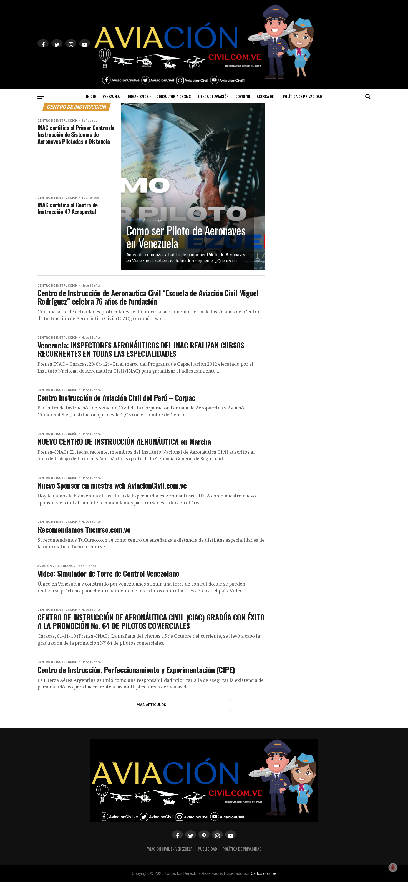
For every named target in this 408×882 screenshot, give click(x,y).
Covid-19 (242, 96)
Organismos (138, 96)
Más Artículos (151, 705)
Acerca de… (266, 96)
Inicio (91, 96)
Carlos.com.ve (263, 873)
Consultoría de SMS (174, 96)
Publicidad (207, 849)
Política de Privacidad (302, 96)
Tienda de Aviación (213, 96)
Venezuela (111, 96)
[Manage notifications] (393, 867)
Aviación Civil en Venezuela (169, 849)
